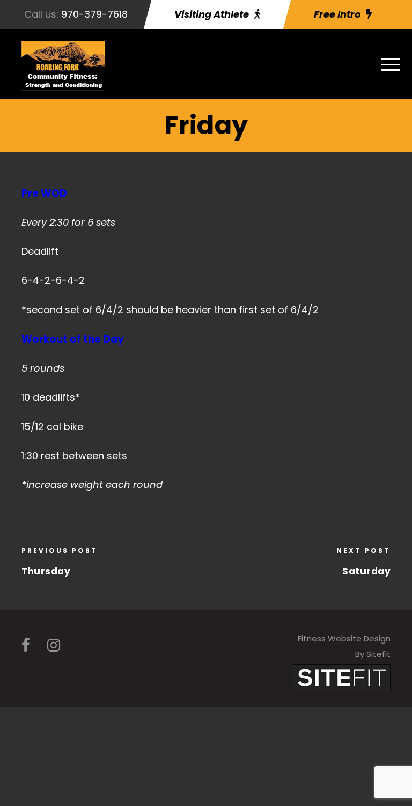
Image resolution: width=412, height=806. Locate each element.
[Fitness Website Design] (341, 677)
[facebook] (25, 645)
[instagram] (53, 645)
